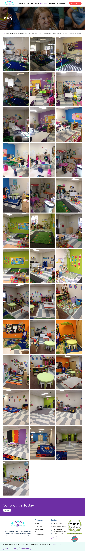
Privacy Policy (57, 544)
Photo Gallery (44, 3)
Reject (14, 548)
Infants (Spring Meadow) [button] (11, 33)
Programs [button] (26, 3)
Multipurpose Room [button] (22, 33)
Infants (37, 523)
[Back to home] (9, 3)
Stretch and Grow (39, 534)
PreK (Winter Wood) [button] (46, 33)
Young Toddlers (39, 526)
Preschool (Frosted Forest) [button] (58, 33)
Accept (6, 548)
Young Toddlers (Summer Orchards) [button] (73, 33)
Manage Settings (25, 548)
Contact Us (62, 3)
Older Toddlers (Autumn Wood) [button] (35, 33)
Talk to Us (7, 510)
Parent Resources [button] (34, 3)
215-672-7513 (76, 3)
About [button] (21, 3)
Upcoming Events (53, 3)
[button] (16, 54)
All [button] (4, 33)
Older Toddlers (39, 529)
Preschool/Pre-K (39, 532)
